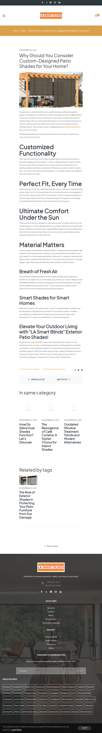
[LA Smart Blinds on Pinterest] (51, 3)
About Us (51, 608)
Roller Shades (51, 640)
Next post (62, 379)
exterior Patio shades (29, 369)
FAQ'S (51, 615)
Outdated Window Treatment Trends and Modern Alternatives (72, 433)
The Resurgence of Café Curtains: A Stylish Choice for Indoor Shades (50, 436)
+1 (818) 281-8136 (53, 582)
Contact (51, 612)
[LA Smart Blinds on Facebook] (43, 3)
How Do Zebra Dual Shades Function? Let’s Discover (27, 433)
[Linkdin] (59, 3)
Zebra (51, 648)
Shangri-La (51, 644)
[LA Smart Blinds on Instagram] (55, 3)
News (23, 31)
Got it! (84, 728)
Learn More (16, 729)
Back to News (52, 546)
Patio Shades (34, 345)
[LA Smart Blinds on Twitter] (47, 3)
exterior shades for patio (54, 369)
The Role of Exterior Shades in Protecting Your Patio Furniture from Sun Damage (27, 504)
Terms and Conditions (51, 623)
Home (15, 31)
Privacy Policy (51, 619)
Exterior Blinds (51, 637)
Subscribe (79, 671)
